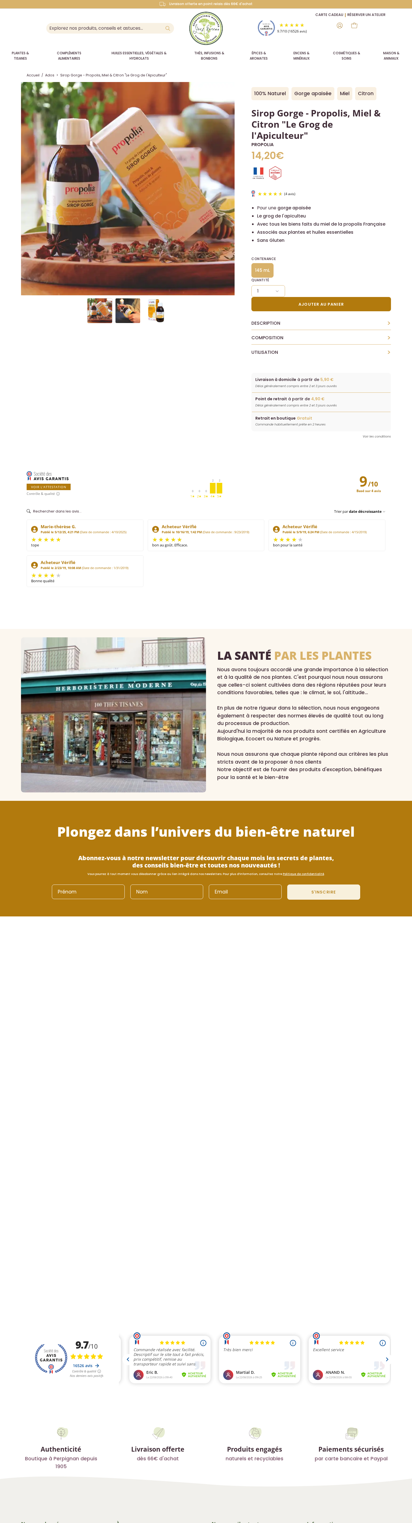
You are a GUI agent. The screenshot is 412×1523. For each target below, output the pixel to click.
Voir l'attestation (48, 487)
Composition (321, 337)
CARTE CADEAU (329, 14)
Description (321, 323)
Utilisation (321, 352)
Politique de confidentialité (303, 874)
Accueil (33, 75)
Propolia (262, 144)
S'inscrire (323, 892)
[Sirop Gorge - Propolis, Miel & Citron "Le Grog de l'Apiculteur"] (99, 310)
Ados (49, 75)
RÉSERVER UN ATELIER (366, 14)
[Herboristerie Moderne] (206, 28)
